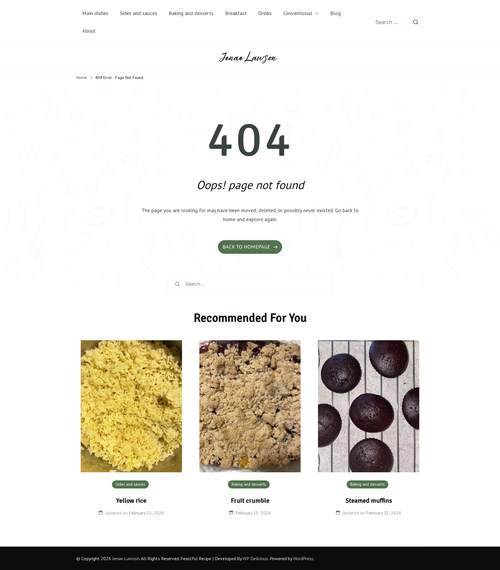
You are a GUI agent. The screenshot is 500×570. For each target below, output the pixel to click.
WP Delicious (255, 558)
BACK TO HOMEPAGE (247, 246)
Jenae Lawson (125, 558)
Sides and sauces (138, 13)
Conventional (297, 13)
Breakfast (236, 13)
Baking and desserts (191, 13)
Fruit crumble (250, 500)
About (88, 30)
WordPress (303, 558)
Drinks (265, 13)
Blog (335, 13)
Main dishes (95, 13)
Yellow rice (131, 500)
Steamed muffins (368, 500)
